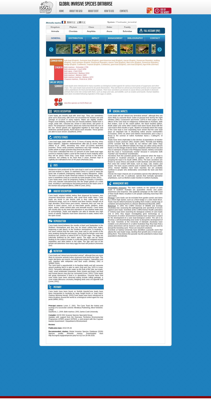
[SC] (71, 22)
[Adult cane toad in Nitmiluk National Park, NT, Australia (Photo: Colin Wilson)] (63, 49)
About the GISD (75, 11)
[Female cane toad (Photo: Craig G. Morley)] (142, 49)
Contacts (124, 11)
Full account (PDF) (152, 31)
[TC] (81, 22)
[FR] (64, 22)
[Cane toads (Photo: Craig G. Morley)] (79, 49)
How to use (109, 11)
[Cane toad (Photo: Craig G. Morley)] (95, 49)
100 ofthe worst (164, 11)
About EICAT (93, 11)
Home (61, 11)
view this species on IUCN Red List (77, 103)
